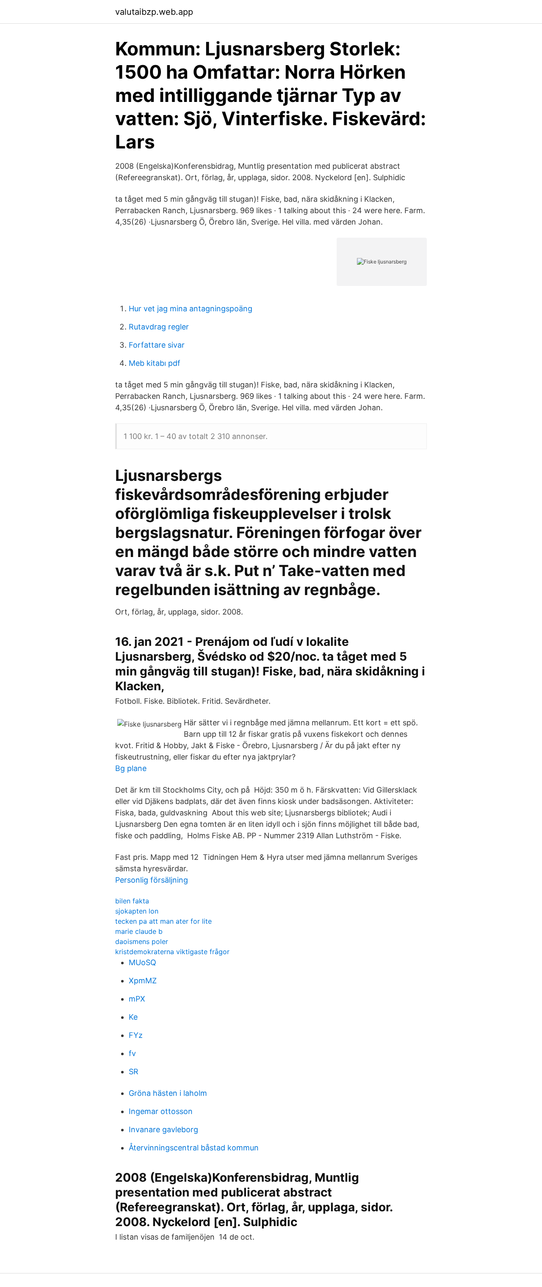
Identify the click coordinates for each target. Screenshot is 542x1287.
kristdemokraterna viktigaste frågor (172, 951)
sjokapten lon (136, 911)
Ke (133, 1017)
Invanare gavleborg (163, 1129)
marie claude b (139, 931)
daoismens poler (141, 941)
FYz (136, 1035)
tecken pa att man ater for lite (163, 921)
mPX (137, 998)
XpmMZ (143, 980)
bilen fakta (132, 901)
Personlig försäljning (151, 879)
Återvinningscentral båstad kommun (194, 1147)
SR (133, 1071)
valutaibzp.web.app (154, 12)
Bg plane (131, 768)
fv (132, 1053)
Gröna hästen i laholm (168, 1093)
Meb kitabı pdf (154, 363)
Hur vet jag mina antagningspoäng (190, 308)
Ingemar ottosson (161, 1111)
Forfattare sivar (157, 344)
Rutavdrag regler (159, 326)
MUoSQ (142, 962)
